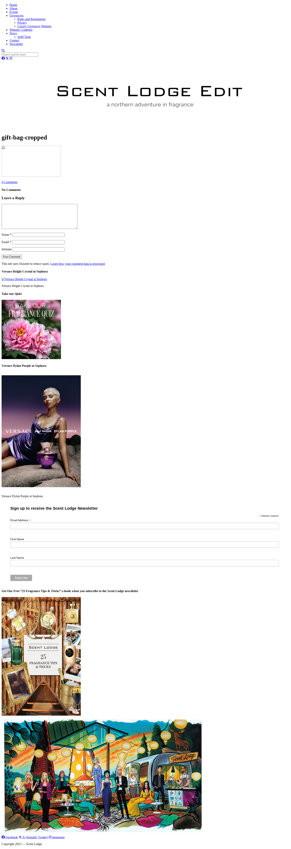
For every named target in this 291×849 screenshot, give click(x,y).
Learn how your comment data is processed (77, 263)
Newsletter (16, 44)
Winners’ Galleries (21, 29)
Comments (9, 182)
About (13, 8)
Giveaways (17, 15)
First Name (17, 539)
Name (6, 234)
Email (6, 242)
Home (13, 5)
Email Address (20, 520)
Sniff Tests (24, 37)
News (13, 33)
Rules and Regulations (31, 19)
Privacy (22, 22)
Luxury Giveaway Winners (34, 26)
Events (14, 12)
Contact (14, 40)
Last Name (17, 557)
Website (6, 249)
